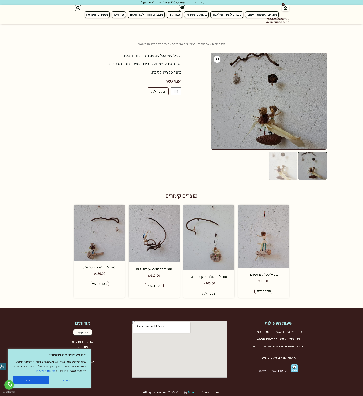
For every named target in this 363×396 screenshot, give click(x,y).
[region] (49, 368)
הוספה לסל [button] (264, 291)
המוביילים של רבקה (184, 44)
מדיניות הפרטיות (46, 370)
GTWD (192, 392)
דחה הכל (66, 380)
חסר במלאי (154, 285)
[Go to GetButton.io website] (9, 392)
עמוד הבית (218, 44)
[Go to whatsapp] (9, 385)
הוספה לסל (158, 91)
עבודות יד (203, 44)
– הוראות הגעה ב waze (275, 371)
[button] (217, 59)
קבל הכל (30, 380)
